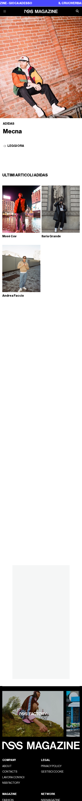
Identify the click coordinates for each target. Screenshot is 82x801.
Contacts (9, 771)
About (7, 766)
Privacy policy (51, 766)
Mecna (12, 131)
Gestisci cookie (52, 771)
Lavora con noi (13, 777)
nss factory (11, 782)
